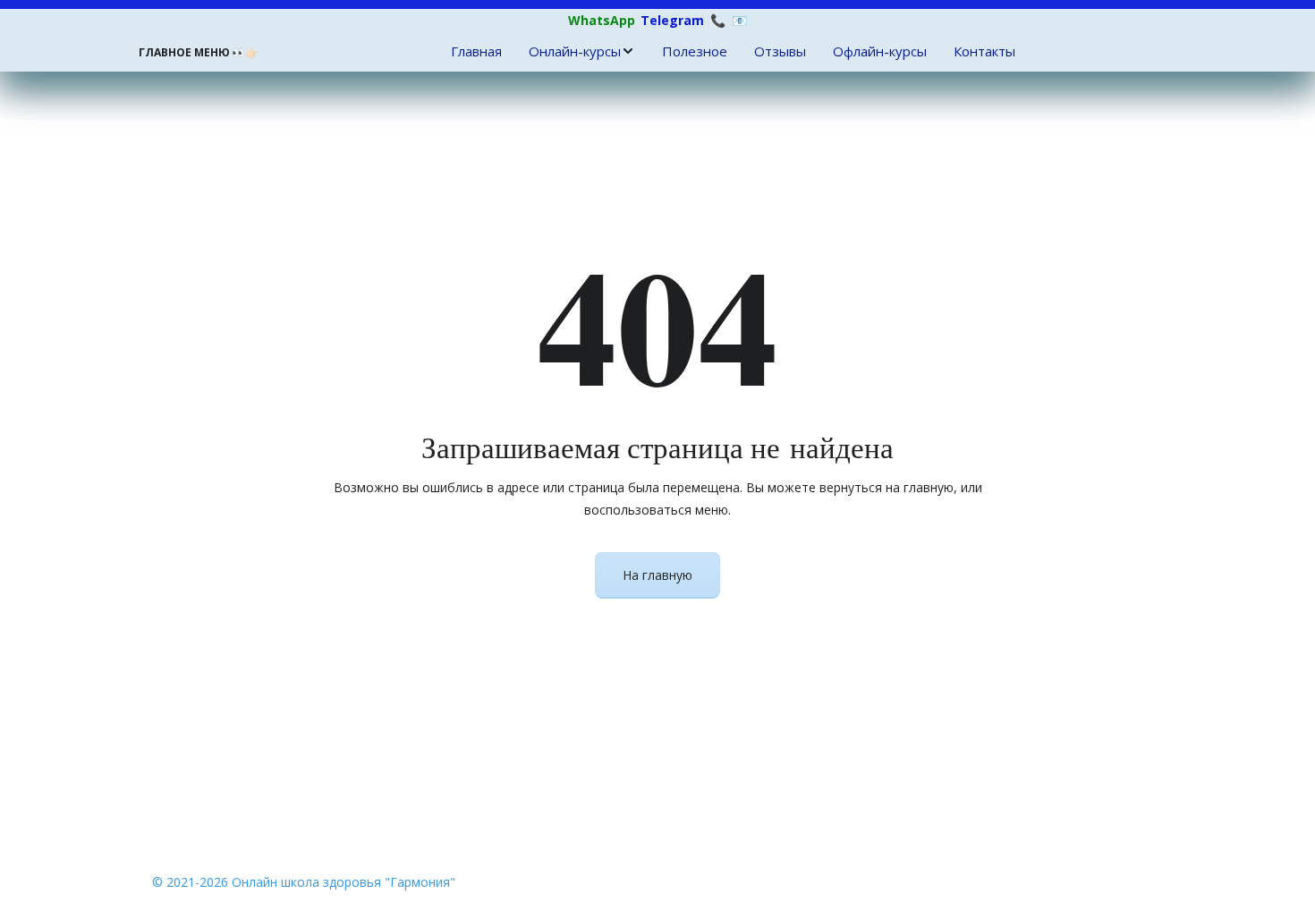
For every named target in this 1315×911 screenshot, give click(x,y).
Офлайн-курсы (880, 51)
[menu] (732, 51)
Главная (476, 51)
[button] (582, 51)
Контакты (984, 51)
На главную (657, 574)
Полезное (694, 51)
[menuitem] (476, 51)
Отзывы (780, 51)
